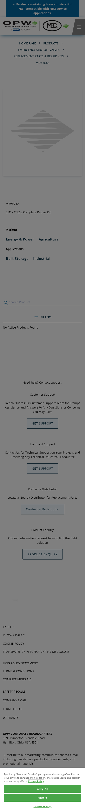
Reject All (42, 797)
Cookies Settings (43, 806)
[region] (42, 789)
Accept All (42, 788)
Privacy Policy (36, 781)
